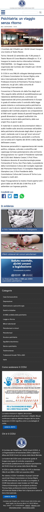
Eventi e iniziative (9, 310)
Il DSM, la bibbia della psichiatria (14, 315)
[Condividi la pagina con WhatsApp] (22, 196)
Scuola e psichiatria (10, 337)
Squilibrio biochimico (10, 342)
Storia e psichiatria (9, 346)
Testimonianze (8, 351)
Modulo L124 (35, 505)
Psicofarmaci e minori (11, 328)
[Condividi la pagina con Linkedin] (16, 196)
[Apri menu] (3, 12)
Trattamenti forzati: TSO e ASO (14, 355)
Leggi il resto (10, 427)
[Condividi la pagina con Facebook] (4, 196)
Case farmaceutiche (10, 297)
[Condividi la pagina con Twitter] (10, 196)
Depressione (7, 301)
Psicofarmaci (7, 333)
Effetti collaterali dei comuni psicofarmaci (19, 254)
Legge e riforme (9, 319)
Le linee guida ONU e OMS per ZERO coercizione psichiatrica (17, 280)
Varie (5, 360)
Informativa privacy (15, 508)
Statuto (27, 505)
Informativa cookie (29, 508)
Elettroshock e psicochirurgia (13, 306)
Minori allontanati (9, 324)
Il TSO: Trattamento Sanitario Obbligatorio (19, 230)
